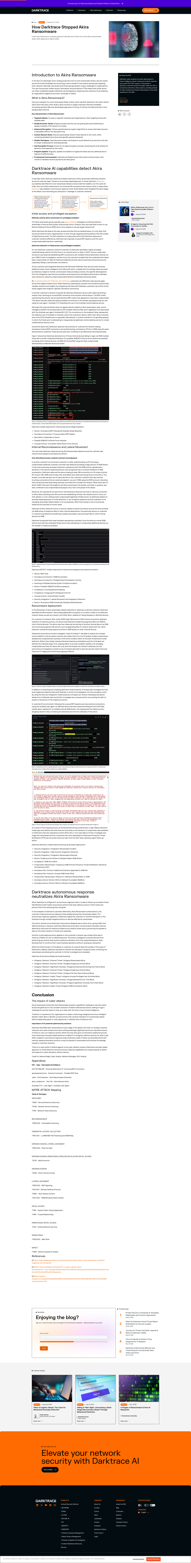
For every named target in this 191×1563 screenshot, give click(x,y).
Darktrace (101, 181)
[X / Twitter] (41, 1505)
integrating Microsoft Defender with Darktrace (52, 281)
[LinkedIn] (37, 1505)
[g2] (50, 1505)
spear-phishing (70, 222)
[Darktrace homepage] (40, 10)
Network (36, 1404)
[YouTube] (46, 1505)
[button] (69, 10)
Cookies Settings (138, 1559)
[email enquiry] (54, 1505)
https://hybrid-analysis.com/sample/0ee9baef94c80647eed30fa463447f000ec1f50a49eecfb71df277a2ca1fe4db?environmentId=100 (69, 1278)
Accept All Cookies (153, 1559)
